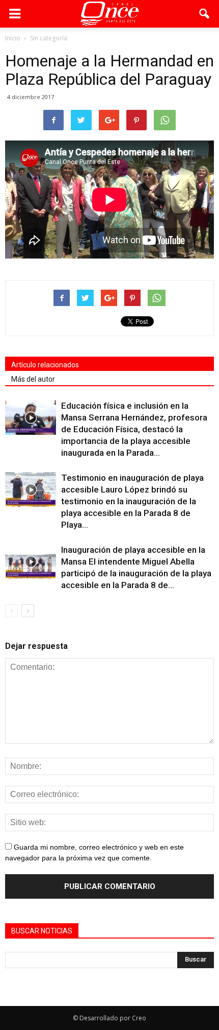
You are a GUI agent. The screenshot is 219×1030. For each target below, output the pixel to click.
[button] (204, 14)
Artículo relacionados (45, 365)
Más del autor (33, 379)
